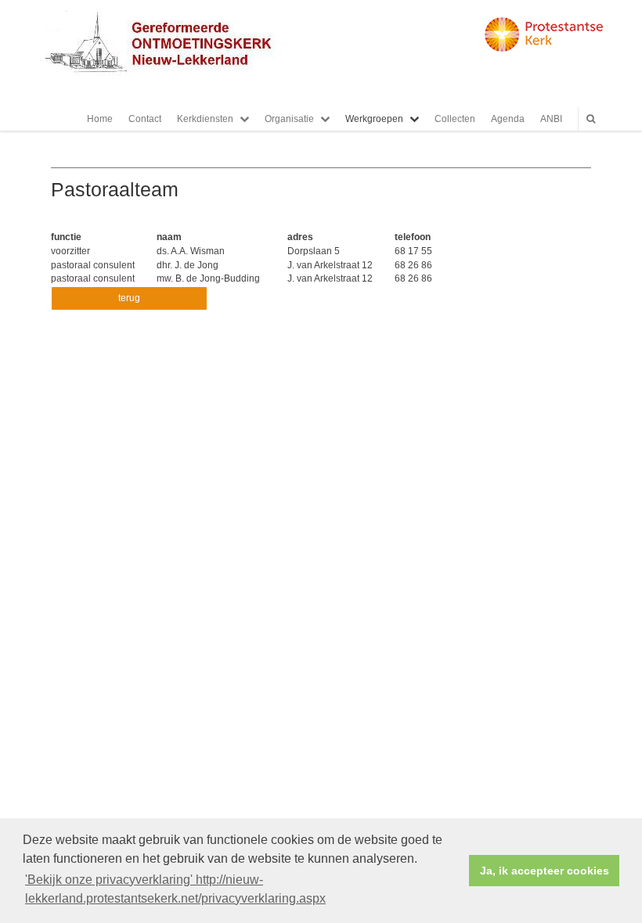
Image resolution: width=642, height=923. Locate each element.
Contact (144, 118)
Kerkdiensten (205, 118)
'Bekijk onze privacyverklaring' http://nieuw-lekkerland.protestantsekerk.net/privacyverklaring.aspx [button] (175, 889)
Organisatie (289, 118)
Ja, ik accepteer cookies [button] (544, 870)
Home (100, 118)
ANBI (551, 118)
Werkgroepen (374, 118)
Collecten (455, 118)
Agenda (508, 118)
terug (129, 298)
